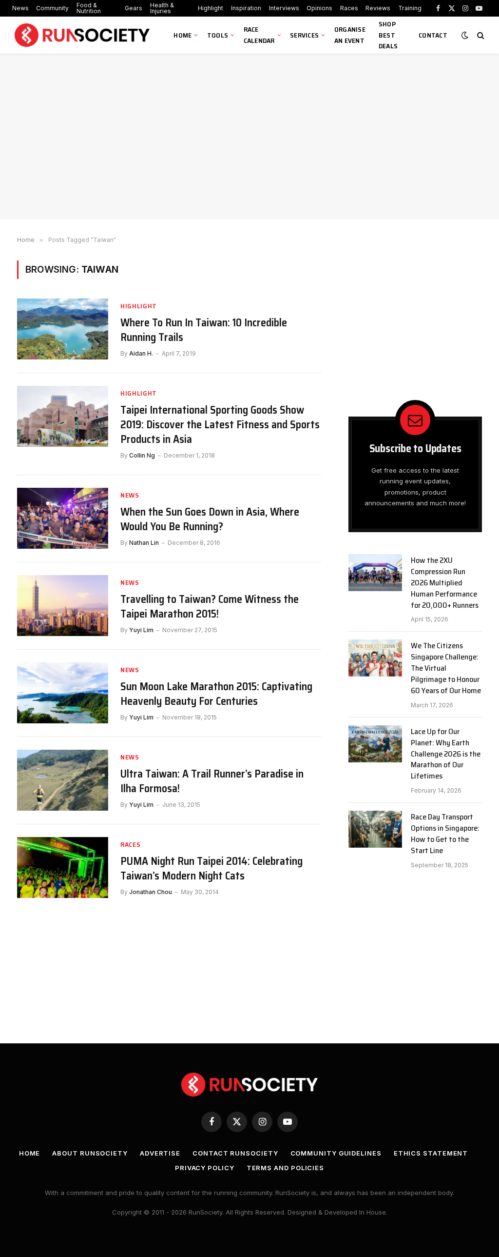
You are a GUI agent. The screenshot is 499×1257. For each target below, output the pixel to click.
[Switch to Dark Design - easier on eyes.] (465, 35)
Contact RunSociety (235, 1153)
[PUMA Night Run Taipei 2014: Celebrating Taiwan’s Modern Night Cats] (62, 867)
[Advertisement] (249, 136)
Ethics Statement (431, 1153)
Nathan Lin (144, 542)
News (20, 8)
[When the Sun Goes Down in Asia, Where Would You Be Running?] (62, 518)
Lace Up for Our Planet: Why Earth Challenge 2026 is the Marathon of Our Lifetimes (445, 754)
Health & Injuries (162, 8)
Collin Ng (142, 455)
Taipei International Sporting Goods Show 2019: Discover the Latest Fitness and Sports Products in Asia (220, 425)
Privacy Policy (204, 1168)
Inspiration (246, 8)
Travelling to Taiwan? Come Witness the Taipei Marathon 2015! (209, 606)
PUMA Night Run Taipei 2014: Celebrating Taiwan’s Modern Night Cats (211, 868)
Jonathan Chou (150, 892)
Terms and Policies (285, 1168)
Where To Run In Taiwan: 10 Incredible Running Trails (203, 330)
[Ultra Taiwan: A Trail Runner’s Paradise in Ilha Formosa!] (62, 780)
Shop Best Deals (388, 35)
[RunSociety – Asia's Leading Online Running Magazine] (83, 35)
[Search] (479, 35)
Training (410, 8)
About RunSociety (90, 1153)
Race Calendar (259, 35)
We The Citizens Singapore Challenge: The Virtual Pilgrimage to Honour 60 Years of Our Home (446, 668)
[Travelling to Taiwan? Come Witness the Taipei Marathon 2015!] (62, 605)
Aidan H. (141, 353)
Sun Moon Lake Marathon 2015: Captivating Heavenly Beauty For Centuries (216, 694)
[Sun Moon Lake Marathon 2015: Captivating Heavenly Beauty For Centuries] (62, 692)
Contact (433, 35)
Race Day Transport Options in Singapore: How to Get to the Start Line (445, 834)
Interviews (284, 8)
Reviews (377, 8)
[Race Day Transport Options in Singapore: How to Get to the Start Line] (375, 829)
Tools (217, 35)
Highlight (210, 8)
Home (182, 35)
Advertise (160, 1153)
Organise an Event (349, 35)
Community (52, 8)
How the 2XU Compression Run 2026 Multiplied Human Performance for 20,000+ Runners (445, 583)
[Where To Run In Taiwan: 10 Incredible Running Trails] (62, 329)
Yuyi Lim (141, 630)
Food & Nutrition (89, 8)
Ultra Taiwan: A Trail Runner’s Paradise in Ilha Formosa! (212, 781)
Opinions (319, 8)
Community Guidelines (336, 1153)
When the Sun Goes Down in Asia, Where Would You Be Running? (209, 519)
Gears (133, 8)
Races (349, 8)
